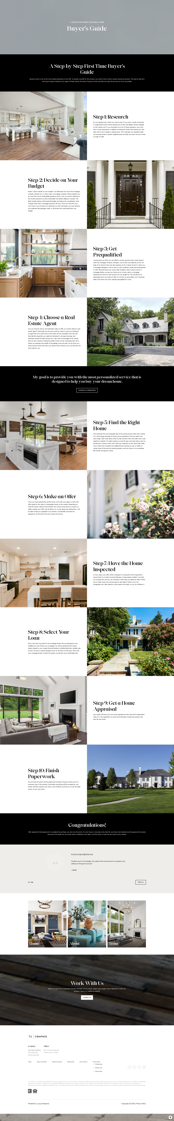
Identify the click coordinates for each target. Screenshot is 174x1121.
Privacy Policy (141, 1111)
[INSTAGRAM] (129, 1074)
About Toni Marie (42, 1069)
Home (29, 1069)
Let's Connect (83, 1069)
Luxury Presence (43, 1111)
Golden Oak (98, 1075)
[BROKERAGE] (144, 1074)
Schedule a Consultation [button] (87, 390)
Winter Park (98, 1078)
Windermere (98, 1071)
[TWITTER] (139, 1074)
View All (141, 889)
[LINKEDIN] (134, 1074)
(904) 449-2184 (33, 1060)
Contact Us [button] (87, 1004)
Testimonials (70, 1069)
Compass (60, 1089)
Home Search (96, 1069)
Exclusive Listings (57, 1069)
